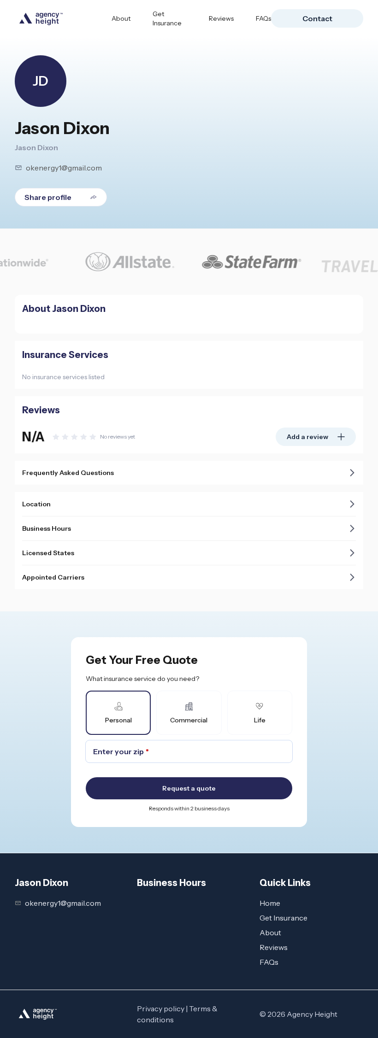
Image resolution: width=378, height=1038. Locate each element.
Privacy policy (160, 1008)
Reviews (221, 18)
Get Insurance (167, 18)
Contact (317, 18)
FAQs (263, 18)
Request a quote (189, 788)
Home (270, 903)
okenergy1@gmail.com (64, 167)
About (121, 18)
